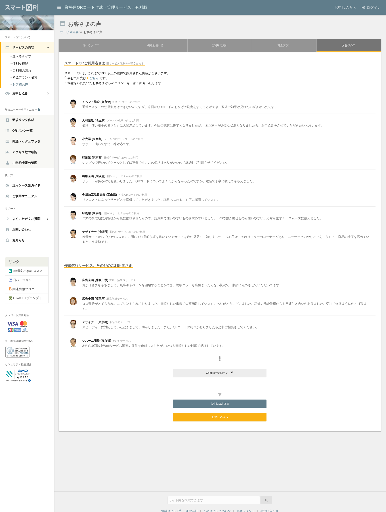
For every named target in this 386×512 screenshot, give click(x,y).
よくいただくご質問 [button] (26, 218)
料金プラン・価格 (24, 77)
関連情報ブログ (23, 289)
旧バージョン (21, 280)
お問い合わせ (21, 229)
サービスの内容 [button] (23, 47)
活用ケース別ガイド (26, 185)
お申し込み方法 (219, 403)
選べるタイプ (20, 56)
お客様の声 (19, 84)
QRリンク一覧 (22, 130)
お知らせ (18, 240)
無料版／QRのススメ (27, 271)
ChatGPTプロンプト (27, 298)
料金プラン (284, 45)
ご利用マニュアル (24, 196)
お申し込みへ (220, 417)
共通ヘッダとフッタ (26, 141)
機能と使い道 (155, 45)
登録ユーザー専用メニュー (21, 109)
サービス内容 (69, 32)
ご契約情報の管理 (24, 162)
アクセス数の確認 (24, 152)
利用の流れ (220, 45)
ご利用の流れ (20, 70)
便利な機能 (19, 63)
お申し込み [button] (20, 93)
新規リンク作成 (23, 119)
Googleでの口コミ (217, 372)
